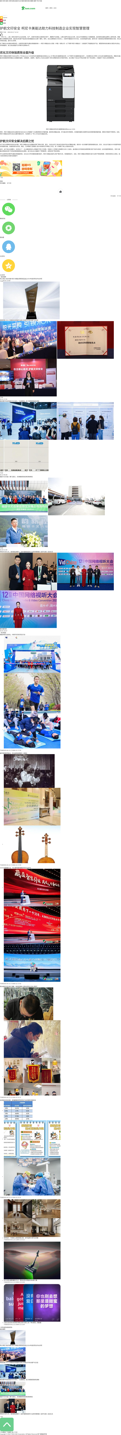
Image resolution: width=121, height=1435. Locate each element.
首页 (1, 1)
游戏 (13, 1)
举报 (1, 181)
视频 (25, 1)
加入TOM (14, 1432)
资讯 (4, 1)
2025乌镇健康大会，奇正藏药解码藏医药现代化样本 (15, 868)
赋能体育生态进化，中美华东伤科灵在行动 (12, 634)
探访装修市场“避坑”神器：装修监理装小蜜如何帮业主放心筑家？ (19, 986)
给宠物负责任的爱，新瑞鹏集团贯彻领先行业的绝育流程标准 (18, 1100)
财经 (28, 1)
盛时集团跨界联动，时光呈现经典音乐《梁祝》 (14, 753)
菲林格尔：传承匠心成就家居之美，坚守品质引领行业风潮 (21, 1238)
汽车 (37, 1)
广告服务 (8, 1432)
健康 (31, 1)
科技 (40, 1)
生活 (19, 1)
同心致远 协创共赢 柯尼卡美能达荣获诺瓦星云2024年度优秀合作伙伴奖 (21, 278)
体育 (10, 1)
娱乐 (7, 1)
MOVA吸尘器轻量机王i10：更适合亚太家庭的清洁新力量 (20, 1280)
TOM (5, 32)
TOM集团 (3, 1432)
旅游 (16, 1)
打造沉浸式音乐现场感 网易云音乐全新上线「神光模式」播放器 (22, 1322)
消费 (34, 1)
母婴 (22, 1)
